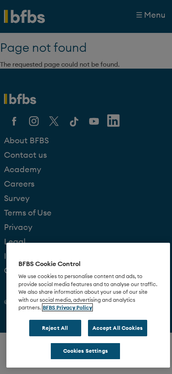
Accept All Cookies (117, 328)
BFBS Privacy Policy (67, 307)
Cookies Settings (85, 351)
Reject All (55, 328)
